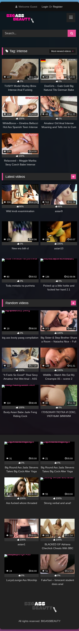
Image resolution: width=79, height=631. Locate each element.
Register (58, 6)
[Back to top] (68, 620)
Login (45, 6)
